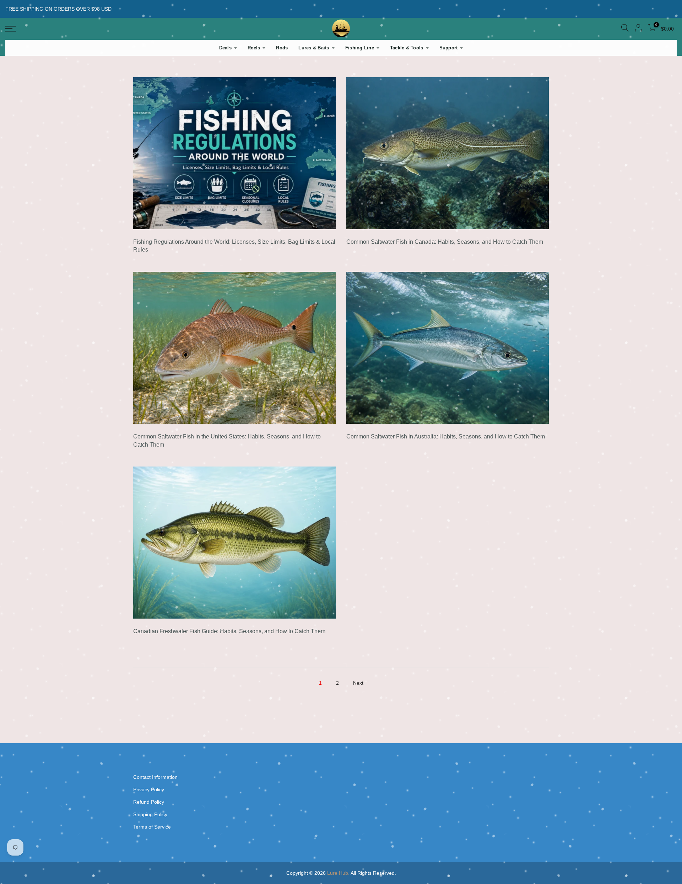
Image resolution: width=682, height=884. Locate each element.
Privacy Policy (148, 789)
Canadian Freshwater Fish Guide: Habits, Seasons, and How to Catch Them (229, 631)
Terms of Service (152, 827)
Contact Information (155, 777)
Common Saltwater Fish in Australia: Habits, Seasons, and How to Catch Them (445, 436)
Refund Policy (148, 802)
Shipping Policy (150, 814)
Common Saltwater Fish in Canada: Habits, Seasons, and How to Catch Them (444, 242)
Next (358, 683)
